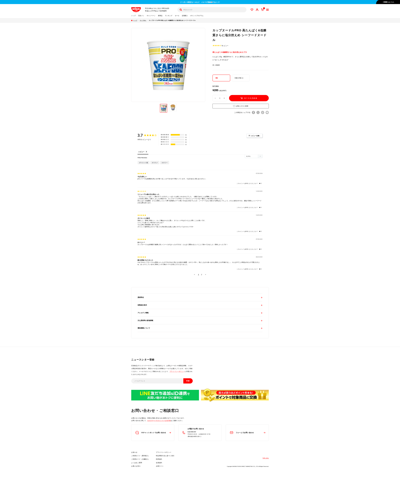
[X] (258, 112)
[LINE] (267, 112)
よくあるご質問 (136, 463)
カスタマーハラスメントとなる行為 (159, 420)
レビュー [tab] (141, 152)
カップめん (143, 20)
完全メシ (141, 15)
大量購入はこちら (388, 2)
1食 (216, 78)
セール (177, 15)
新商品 (160, 15)
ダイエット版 (143, 163)
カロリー (165, 163)
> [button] (205, 274)
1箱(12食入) (238, 78)
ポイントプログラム (196, 15)
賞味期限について (144, 328)
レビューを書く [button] (255, 136)
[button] (260, 183)
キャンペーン (151, 15)
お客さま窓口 (136, 466)
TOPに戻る (265, 458)
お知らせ (134, 452)
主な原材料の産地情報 (145, 320)
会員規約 (159, 463)
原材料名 (141, 297)
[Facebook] (253, 112)
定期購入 (185, 15)
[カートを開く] (262, 9)
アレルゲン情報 (143, 313)
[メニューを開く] (267, 10)
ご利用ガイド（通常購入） (140, 456)
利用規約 (159, 459)
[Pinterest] (262, 112)
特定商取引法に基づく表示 (165, 456)
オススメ (155, 163)
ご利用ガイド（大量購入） (140, 459)
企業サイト (160, 466)
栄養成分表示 (142, 305)
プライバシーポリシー (177, 371)
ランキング (168, 15)
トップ (133, 15)
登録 (188, 381)
